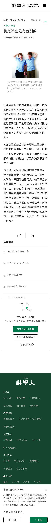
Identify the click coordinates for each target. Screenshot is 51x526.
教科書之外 (19, 460)
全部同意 (38, 520)
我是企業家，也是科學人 (30, 418)
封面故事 (7, 439)
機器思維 (34, 460)
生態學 (37, 481)
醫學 (5, 481)
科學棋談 (7, 468)
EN (45, 21)
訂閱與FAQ (35, 397)
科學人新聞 (9, 25)
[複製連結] (19, 235)
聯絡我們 (7, 405)
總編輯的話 (8, 418)
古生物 (15, 481)
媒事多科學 (22, 468)
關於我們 (7, 397)
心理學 (26, 481)
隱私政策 (34, 405)
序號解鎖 (25, 344)
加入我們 (21, 405)
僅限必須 (12, 520)
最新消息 (21, 397)
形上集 (6, 460)
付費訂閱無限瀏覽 (25, 329)
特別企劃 (36, 439)
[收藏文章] (32, 235)
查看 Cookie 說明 (13, 511)
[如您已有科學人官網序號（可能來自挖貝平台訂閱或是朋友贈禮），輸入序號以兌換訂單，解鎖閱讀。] (32, 344)
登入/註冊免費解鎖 (25, 337)
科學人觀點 (8, 426)
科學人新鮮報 (9, 447)
